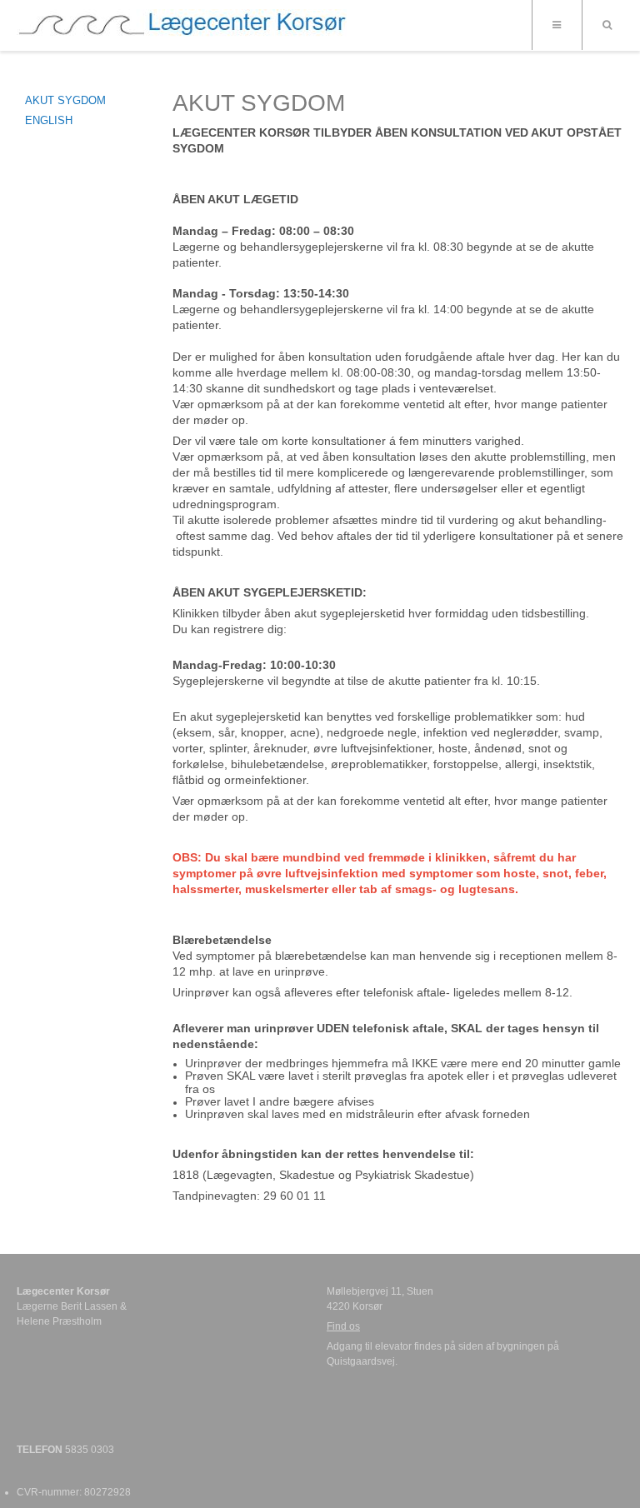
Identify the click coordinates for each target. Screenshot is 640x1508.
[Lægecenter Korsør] (182, 27)
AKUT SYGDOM (65, 100)
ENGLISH (48, 120)
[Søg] (607, 25)
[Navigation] (557, 25)
